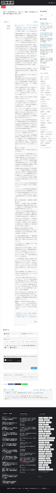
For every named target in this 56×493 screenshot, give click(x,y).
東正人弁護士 (48, 134)
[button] (5, 346)
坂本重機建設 (22, 449)
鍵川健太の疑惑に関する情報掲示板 (27, 446)
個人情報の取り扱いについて (35, 488)
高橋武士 (42, 88)
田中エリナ (22, 424)
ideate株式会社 (44, 106)
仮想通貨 (42, 131)
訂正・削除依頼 (25, 488)
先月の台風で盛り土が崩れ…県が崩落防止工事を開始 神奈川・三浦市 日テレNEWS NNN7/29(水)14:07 (46, 46)
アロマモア (43, 101)
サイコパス (49, 131)
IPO (49, 138)
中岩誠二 (49, 88)
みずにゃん (48, 94)
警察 (48, 90)
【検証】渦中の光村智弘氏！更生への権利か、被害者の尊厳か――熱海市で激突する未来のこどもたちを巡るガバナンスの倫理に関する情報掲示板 (28, 459)
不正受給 (42, 99)
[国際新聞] (7, 3)
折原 (48, 99)
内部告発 (42, 125)
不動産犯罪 (47, 143)
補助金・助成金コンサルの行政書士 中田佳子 (33, 392)
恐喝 (48, 85)
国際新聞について (45, 488)
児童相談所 (43, 122)
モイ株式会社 (43, 138)
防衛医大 (42, 111)
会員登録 (9, 488)
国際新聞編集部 (23, 462)
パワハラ (48, 116)
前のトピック (26, 376)
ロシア (46, 76)
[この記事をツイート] (36, 25)
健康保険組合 (43, 127)
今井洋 (42, 134)
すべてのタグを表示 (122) (45, 147)
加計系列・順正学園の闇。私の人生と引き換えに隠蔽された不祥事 (28, 454)
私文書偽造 (43, 97)
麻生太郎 (49, 122)
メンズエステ (43, 103)
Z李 (41, 79)
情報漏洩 (42, 81)
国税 (41, 143)
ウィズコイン (43, 129)
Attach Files (14, 356)
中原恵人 (42, 90)
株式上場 (42, 140)
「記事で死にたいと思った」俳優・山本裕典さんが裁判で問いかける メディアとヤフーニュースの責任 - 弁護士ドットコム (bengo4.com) (26, 29)
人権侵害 (42, 116)
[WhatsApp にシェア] (37, 25)
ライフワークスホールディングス (45, 109)
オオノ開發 (49, 140)
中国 (41, 92)
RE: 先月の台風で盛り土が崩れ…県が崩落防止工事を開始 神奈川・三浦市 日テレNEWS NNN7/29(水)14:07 (46, 34)
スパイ (46, 79)
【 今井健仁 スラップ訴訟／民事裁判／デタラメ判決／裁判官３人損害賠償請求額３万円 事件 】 (28, 429)
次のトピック (33, 376)
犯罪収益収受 (43, 145)
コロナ (42, 94)
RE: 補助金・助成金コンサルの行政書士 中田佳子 (46, 23)
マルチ (48, 118)
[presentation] (5, 346)
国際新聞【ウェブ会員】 (16, 488)
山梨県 (42, 136)
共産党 (42, 118)
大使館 (48, 111)
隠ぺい (47, 136)
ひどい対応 (43, 83)
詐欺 (41, 76)
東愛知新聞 (47, 92)
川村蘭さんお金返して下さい (26, 442)
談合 (48, 120)
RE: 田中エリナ (43, 56)
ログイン (40, 476)
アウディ (42, 120)
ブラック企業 (43, 113)
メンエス (42, 85)
